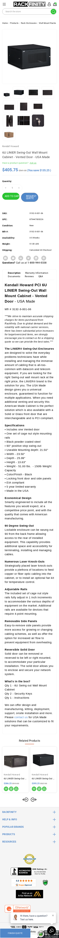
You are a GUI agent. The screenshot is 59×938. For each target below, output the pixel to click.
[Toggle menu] (4, 4)
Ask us (33, 163)
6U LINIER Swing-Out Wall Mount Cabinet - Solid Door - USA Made (43, 778)
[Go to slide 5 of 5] (25, 800)
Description (14, 273)
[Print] (20, 258)
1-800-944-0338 (37, 262)
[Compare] (11, 789)
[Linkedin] (36, 258)
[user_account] (48, 4)
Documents (14, 276)
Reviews (29, 276)
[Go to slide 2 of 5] (34, 800)
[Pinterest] (43, 258)
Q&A (40, 276)
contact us (21, 717)
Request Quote (31, 197)
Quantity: (7, 181)
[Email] (13, 258)
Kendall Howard (10, 146)
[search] (53, 11)
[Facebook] (5, 258)
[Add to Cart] (16, 789)
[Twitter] (28, 258)
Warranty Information (36, 273)
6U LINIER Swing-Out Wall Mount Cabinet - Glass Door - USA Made (15, 778)
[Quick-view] (6, 789)
